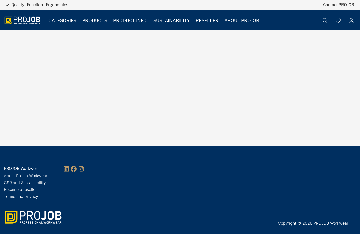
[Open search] (325, 20)
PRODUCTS (94, 20)
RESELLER (207, 20)
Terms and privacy (21, 196)
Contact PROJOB (338, 4)
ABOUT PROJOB (241, 20)
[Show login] (351, 20)
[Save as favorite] (338, 20)
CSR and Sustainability (25, 182)
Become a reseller (20, 189)
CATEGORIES (62, 20)
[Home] (22, 20)
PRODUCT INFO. (130, 20)
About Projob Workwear (25, 175)
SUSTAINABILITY (171, 20)
